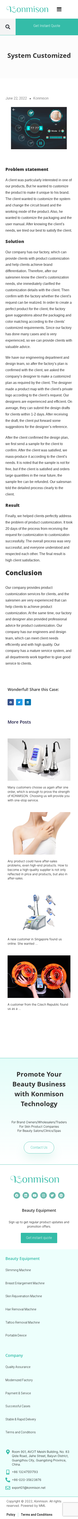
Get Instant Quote (46, 26)
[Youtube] (34, 1195)
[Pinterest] (61, 1195)
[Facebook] (17, 1195)
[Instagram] (43, 1195)
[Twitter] (52, 1195)
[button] (7, 27)
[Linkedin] (26, 1195)
